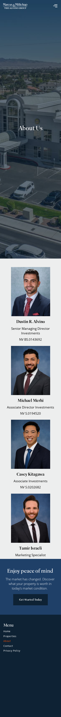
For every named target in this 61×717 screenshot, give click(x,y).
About (7, 641)
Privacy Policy (11, 650)
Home (7, 631)
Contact (8, 645)
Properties (9, 636)
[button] (55, 5)
